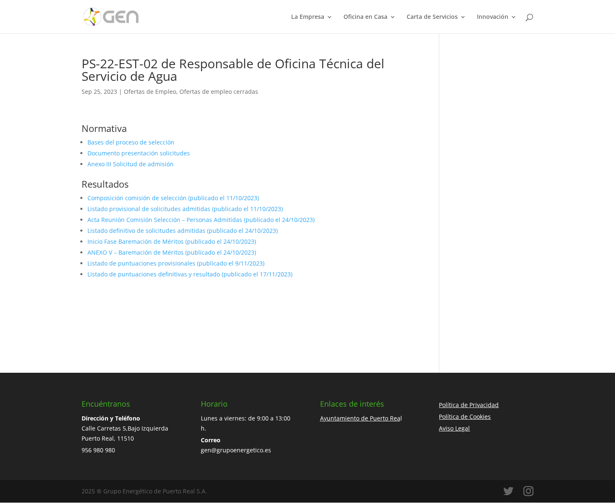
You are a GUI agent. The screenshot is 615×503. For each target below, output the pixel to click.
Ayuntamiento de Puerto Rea (360, 418)
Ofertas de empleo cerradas (218, 91)
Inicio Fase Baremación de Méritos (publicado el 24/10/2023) (171, 241)
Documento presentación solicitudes (138, 153)
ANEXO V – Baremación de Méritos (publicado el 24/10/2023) (171, 252)
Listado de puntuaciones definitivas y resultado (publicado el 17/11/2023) (189, 274)
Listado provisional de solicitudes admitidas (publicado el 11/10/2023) (185, 209)
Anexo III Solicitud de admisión (130, 164)
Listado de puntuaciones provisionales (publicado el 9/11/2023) (175, 263)
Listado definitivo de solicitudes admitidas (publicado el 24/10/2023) (182, 231)
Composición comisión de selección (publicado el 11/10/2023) (173, 198)
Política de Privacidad (469, 405)
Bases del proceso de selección (130, 142)
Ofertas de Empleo (150, 91)
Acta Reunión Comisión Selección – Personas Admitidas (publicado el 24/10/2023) (201, 220)
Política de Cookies (465, 416)
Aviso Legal (454, 428)
